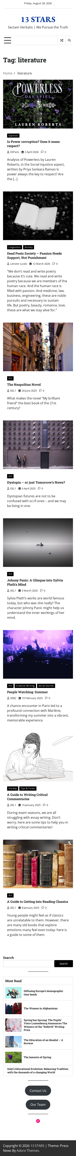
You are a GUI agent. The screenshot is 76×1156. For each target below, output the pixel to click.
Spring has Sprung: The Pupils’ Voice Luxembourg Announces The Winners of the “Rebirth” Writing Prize (45, 1025)
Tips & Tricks (28, 788)
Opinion (13, 135)
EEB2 (13, 698)
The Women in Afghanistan (41, 1008)
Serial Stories (46, 685)
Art (10, 378)
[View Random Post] (61, 40)
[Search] (69, 40)
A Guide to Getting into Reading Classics (37, 901)
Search (8, 957)
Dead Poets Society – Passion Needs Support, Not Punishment (34, 255)
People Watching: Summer (27, 692)
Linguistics (15, 247)
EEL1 (13, 390)
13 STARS (38, 19)
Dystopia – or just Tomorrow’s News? (36, 482)
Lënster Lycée (18, 263)
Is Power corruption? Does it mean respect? (33, 143)
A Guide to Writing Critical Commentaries (27, 796)
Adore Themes (28, 1150)
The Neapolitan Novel (24, 384)
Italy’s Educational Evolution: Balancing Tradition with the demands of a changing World (37, 1070)
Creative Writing (25, 685)
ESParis (14, 152)
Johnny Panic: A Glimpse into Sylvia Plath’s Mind (35, 582)
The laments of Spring (37, 1057)
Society (29, 247)
